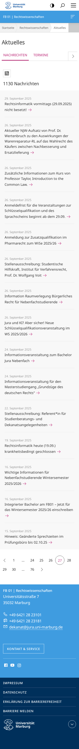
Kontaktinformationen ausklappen (72, 724)
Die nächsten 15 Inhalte (41, 569)
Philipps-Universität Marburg (26, 731)
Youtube (12, 665)
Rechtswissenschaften (34, 28)
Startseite (8, 28)
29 (5, 569)
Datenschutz (15, 692)
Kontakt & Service (23, 649)
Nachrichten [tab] (15, 55)
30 (14, 569)
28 (69, 560)
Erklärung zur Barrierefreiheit (32, 702)
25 (41, 560)
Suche (62, 5)
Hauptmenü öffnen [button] (73, 5)
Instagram (19, 665)
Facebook (5, 665)
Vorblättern (72, 56)
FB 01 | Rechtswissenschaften (73, 17)
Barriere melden (18, 711)
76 (32, 569)
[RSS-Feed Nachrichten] (7, 73)
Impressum (13, 683)
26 (51, 560)
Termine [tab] (40, 55)
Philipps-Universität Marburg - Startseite (16, 5)
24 (32, 560)
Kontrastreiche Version (52, 5)
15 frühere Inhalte (4, 560)
